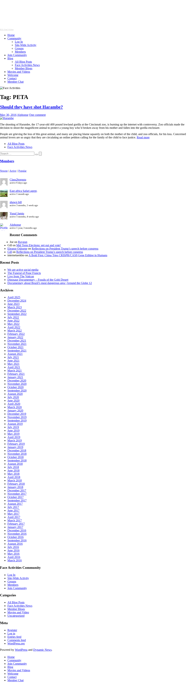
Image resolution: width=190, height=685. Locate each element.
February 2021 (16, 373)
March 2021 (14, 370)
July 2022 (13, 317)
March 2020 (14, 407)
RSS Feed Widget (7, 29)
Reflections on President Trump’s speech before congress (65, 248)
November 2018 (17, 453)
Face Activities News (27, 65)
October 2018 (15, 457)
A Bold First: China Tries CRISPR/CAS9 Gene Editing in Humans (68, 255)
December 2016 (16, 530)
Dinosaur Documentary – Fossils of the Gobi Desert (37, 279)
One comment (37, 114)
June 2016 (13, 550)
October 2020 (15, 387)
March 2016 (14, 560)
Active (12, 170)
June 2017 (13, 510)
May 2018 (13, 473)
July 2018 (13, 467)
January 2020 (15, 410)
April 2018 (13, 477)
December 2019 (16, 413)
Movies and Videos (18, 71)
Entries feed (14, 636)
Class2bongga (18, 179)
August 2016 (15, 543)
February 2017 (16, 523)
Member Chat (15, 81)
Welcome (12, 75)
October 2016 (15, 537)
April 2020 (13, 403)
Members (20, 51)
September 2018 (17, 460)
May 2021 (13, 363)
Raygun (22, 242)
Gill (9, 251)
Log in (11, 633)
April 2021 (13, 367)
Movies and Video (18, 612)
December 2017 (16, 490)
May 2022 (13, 323)
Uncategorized (15, 615)
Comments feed (16, 640)
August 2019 (15, 423)
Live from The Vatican (20, 276)
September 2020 (17, 390)
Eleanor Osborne (17, 248)
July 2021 (13, 357)
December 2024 (16, 300)
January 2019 (15, 447)
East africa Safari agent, (23, 190)
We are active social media (22, 269)
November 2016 (17, 533)
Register (12, 630)
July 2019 (13, 427)
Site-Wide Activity (25, 45)
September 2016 (17, 540)
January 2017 (15, 527)
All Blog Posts (23, 61)
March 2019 (14, 440)
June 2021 (13, 360)
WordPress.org (16, 643)
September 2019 (17, 420)
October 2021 (15, 347)
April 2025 (13, 297)
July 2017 (13, 507)
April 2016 (13, 557)
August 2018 (15, 463)
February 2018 (16, 483)
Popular (22, 170)
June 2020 (13, 400)
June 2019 (13, 430)
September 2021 (17, 350)
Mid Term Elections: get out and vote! (38, 245)
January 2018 (15, 487)
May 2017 (13, 513)
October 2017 (15, 497)
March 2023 (14, 307)
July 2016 (13, 547)
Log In (19, 41)
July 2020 (13, 397)
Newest (4, 170)
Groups (19, 48)
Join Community (17, 55)
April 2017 (13, 517)
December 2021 (16, 340)
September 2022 (17, 313)
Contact (12, 78)
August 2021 (15, 353)
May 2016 (13, 553)
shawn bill (16, 202)
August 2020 (15, 393)
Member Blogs (23, 68)
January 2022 (15, 337)
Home (11, 35)
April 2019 (13, 437)
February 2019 (16, 443)
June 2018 (13, 470)
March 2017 (14, 520)
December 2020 (16, 380)
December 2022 (16, 310)
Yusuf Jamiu (17, 213)
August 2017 (15, 503)
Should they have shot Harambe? (31, 107)
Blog (10, 58)
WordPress (21, 649)
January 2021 (15, 377)
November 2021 (17, 343)
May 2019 (13, 433)
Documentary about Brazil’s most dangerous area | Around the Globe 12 (49, 283)
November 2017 (17, 493)
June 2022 (13, 320)
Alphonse (22, 114)
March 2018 (14, 480)
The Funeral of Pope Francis (24, 273)
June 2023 (13, 303)
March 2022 (14, 330)
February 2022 (16, 333)
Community (14, 38)
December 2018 (16, 450)
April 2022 (13, 327)
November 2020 (17, 383)
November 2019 (17, 417)
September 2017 (17, 500)
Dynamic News (42, 649)
